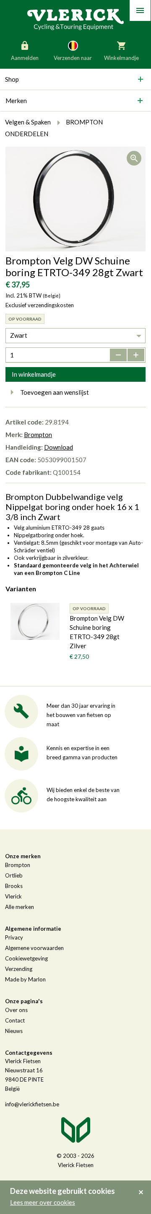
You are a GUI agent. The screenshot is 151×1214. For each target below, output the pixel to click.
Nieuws (14, 1031)
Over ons (16, 1010)
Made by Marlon (25, 979)
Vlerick (13, 896)
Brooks (14, 886)
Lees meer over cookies (42, 1202)
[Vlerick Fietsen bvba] (75, 19)
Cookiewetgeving (26, 958)
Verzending (18, 969)
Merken (16, 100)
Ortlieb (14, 875)
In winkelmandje (34, 374)
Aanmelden (25, 57)
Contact (15, 1020)
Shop (12, 79)
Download (58, 447)
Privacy (14, 937)
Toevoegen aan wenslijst (54, 392)
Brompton (38, 434)
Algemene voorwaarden (34, 948)
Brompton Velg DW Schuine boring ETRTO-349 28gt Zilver (97, 632)
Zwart (18, 335)
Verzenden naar (73, 57)
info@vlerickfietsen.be (32, 1104)
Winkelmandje (121, 57)
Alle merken (19, 906)
